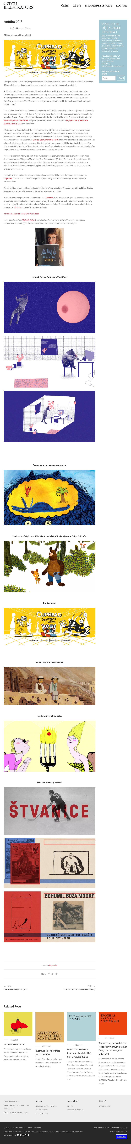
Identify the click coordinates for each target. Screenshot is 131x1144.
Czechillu (16, 28)
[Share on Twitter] (52, 974)
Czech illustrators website (14, 1131)
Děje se (77, 5)
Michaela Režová (29, 220)
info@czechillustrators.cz (112, 66)
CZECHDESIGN (104, 1106)
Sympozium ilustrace (98, 5)
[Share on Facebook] (49, 974)
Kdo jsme (121, 5)
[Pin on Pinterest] (57, 974)
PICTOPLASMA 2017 (14, 1044)
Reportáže (53, 965)
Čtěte (65, 5)
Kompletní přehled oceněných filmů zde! (21, 213)
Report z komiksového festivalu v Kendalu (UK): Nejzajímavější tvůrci (79, 1053)
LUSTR (70, 1106)
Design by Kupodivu (34, 1128)
